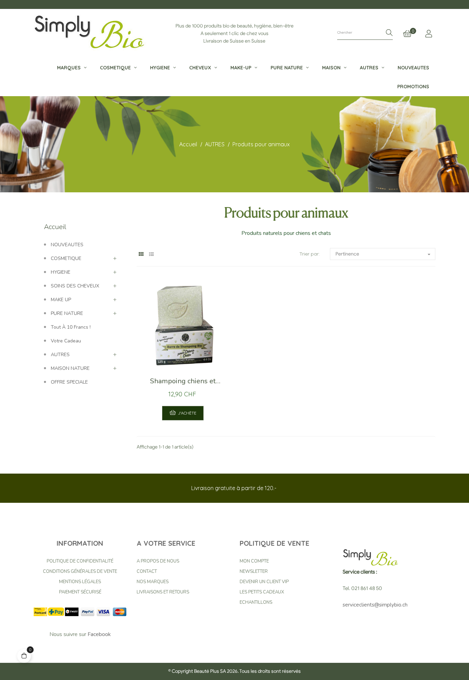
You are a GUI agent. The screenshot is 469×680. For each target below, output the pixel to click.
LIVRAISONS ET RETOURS (163, 592)
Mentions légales (80, 582)
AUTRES (60, 354)
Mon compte (254, 561)
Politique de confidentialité (80, 561)
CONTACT (147, 571)
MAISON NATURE (70, 368)
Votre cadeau (66, 341)
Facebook (99, 634)
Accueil (55, 226)
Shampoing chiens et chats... (183, 382)
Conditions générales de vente (80, 571)
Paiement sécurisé (80, 592)
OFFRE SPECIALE (69, 382)
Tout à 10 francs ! (71, 327)
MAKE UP (61, 299)
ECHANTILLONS (256, 602)
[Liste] (151, 254)
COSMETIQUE (66, 258)
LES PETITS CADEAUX (262, 592)
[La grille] (141, 254)
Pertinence (384, 254)
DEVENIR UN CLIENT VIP (264, 582)
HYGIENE (60, 272)
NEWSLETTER (254, 571)
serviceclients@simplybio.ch (375, 604)
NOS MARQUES (153, 582)
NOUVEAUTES (67, 244)
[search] (389, 33)
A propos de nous (158, 561)
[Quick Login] (428, 33)
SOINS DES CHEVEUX (75, 286)
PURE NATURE (67, 313)
